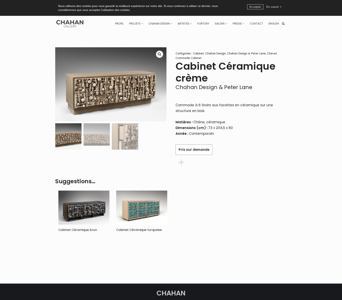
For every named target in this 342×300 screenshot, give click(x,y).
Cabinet (198, 53)
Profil (119, 24)
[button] (142, 23)
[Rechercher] (283, 23)
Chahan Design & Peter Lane (246, 53)
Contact (256, 24)
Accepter (255, 6)
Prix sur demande (194, 149)
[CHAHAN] (70, 23)
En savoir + (274, 6)
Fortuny (203, 24)
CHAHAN (171, 293)
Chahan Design (215, 53)
